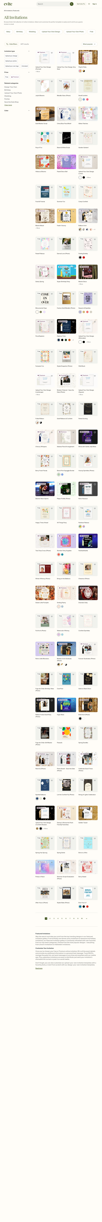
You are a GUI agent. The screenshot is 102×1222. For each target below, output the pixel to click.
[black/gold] (84, 71)
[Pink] (58, 606)
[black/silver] (84, 229)
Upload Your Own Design (51, 32)
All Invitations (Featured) (11, 11)
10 (82, 918)
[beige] (41, 798)
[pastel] (84, 526)
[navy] (58, 340)
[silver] (91, 312)
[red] (84, 257)
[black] (80, 257)
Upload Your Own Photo (75, 32)
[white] (37, 312)
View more (8, 105)
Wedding (32, 32)
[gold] (80, 99)
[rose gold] (91, 229)
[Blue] (62, 606)
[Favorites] (89, 4)
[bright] (80, 526)
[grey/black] (66, 664)
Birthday (19, 32)
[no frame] (80, 177)
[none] (80, 342)
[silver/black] (41, 422)
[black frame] (84, 177)
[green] (41, 312)
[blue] (84, 99)
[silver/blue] (87, 229)
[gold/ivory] (37, 422)
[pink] (87, 99)
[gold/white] (62, 664)
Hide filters (13, 44)
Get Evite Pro (81, 4)
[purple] (44, 312)
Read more (38, 968)
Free (91, 32)
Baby (8, 32)
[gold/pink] (80, 71)
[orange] (69, 340)
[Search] (71, 4)
